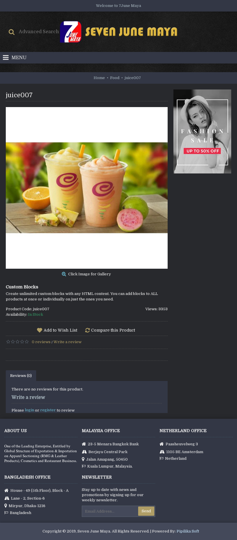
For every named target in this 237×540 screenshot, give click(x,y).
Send (146, 511)
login (29, 410)
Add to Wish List (60, 330)
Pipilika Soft (188, 531)
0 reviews (41, 342)
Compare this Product (113, 330)
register (48, 410)
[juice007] (87, 188)
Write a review (67, 342)
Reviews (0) (21, 375)
